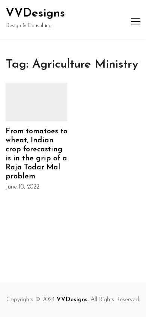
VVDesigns (35, 14)
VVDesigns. (73, 300)
